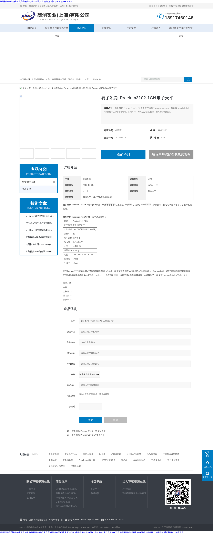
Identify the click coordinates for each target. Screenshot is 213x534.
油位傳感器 (152, 454)
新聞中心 (106, 28)
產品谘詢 (123, 154)
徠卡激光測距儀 (134, 454)
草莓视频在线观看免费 (18, 532)
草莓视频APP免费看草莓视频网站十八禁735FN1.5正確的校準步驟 (40, 237)
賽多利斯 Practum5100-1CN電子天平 (89, 431)
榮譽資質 (95, 493)
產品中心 (81, 28)
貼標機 (102, 454)
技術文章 (131, 28)
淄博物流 (53, 460)
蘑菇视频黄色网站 (128, 532)
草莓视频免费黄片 (37, 532)
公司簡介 (31, 489)
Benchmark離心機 (87, 460)
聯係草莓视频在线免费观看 (181, 6)
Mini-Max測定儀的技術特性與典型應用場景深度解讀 (40, 230)
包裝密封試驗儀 (108, 460)
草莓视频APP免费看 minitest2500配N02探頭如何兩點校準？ (40, 251)
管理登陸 (177, 527)
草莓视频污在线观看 (55, 532)
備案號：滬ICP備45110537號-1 (106, 527)
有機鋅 (124, 460)
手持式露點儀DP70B (66, 493)
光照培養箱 (116, 454)
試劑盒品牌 (76, 466)
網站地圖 (4, 532)
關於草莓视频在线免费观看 (56, 29)
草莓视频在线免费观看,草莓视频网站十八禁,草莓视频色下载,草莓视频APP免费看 (36, 1)
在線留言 (163, 6)
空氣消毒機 (68, 460)
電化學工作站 (71, 454)
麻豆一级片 (70, 532)
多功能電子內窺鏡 (57, 466)
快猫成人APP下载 (111, 532)
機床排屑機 (88, 454)
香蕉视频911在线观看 (173, 532)
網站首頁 (32, 28)
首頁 (35, 88)
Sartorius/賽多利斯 (72, 88)
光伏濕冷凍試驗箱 (171, 454)
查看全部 (26, 189)
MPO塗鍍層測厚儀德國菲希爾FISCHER (67, 489)
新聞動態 (31, 493)
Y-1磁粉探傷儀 (63, 502)
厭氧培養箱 (54, 454)
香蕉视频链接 (81, 532)
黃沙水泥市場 (173, 460)
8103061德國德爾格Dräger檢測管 (67, 506)
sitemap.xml (187, 527)
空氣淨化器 (156, 460)
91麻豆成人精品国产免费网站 (150, 532)
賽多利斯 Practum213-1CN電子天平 (88, 435)
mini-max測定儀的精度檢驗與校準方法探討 (40, 216)
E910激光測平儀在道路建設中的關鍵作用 (40, 223)
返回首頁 (153, 6)
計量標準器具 (56, 88)
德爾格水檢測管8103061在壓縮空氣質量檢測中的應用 (40, 244)
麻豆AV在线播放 (95, 532)
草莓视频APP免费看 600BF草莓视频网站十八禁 (67, 497)
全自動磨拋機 (139, 460)
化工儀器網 (167, 527)
